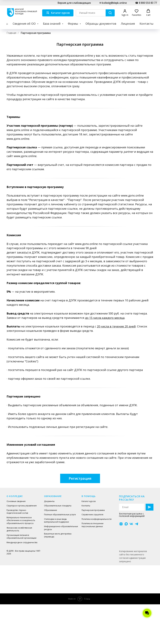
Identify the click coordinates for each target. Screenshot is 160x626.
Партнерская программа (36, 33)
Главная (11, 33)
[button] (125, 12)
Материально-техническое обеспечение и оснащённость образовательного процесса (21, 520)
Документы (49, 501)
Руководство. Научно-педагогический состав (17, 511)
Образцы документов (100, 23)
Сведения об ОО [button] (24, 23)
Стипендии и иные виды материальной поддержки (56, 520)
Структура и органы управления (22, 505)
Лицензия (128, 23)
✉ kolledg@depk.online (113, 3)
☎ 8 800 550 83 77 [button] (146, 3)
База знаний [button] (52, 23)
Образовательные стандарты (57, 505)
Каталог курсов (88, 501)
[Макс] (126, 524)
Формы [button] (73, 23)
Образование (50, 510)
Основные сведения (16, 501)
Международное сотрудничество (22, 542)
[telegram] (136, 524)
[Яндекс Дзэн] (121, 524)
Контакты (146, 23)
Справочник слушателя (92, 514)
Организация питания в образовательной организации (21, 536)
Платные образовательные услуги (60, 514)
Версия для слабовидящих (74, 3)
